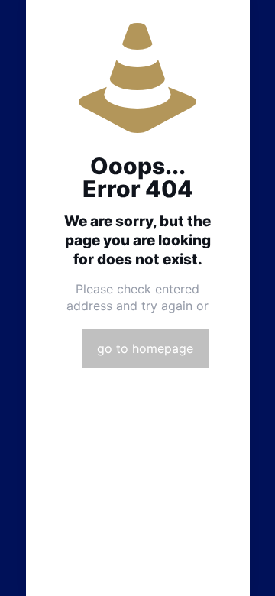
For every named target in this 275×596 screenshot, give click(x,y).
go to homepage (145, 348)
